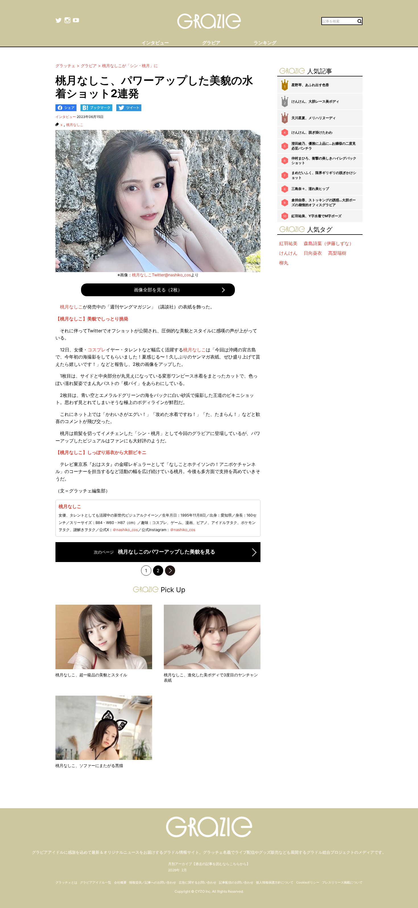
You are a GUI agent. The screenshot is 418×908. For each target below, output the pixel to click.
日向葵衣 (313, 253)
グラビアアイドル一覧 (95, 882)
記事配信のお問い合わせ (236, 882)
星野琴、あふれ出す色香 (310, 85)
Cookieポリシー (307, 882)
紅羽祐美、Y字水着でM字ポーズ (316, 216)
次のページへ (170, 570)
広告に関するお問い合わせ (197, 882)
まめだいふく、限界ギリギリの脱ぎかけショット (323, 175)
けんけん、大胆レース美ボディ (315, 101)
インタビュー (65, 117)
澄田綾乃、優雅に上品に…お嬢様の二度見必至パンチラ (323, 145)
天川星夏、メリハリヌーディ (313, 118)
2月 (184, 870)
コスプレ (97, 350)
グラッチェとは (66, 882)
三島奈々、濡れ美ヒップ (310, 188)
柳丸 (283, 263)
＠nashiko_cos (125, 529)
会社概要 (120, 882)
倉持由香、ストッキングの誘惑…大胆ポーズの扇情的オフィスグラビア (323, 202)
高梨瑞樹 (337, 253)
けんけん (288, 253)
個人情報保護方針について (274, 882)
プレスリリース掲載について (342, 882)
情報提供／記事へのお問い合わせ (152, 882)
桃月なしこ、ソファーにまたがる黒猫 (89, 765)
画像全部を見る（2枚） (158, 290)
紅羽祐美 (288, 243)
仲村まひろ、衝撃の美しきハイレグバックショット (323, 160)
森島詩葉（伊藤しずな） (329, 243)
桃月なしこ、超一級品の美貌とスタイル (91, 674)
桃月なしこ (74, 125)
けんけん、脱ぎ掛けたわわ (311, 132)
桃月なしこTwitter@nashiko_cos (161, 274)
